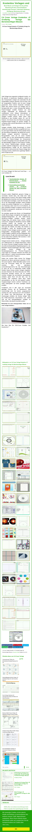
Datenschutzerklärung (19, 807)
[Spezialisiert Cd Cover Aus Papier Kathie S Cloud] (23, 630)
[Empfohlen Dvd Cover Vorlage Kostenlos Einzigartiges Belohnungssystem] (9, 630)
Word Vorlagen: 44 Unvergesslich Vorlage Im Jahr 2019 (22, 793)
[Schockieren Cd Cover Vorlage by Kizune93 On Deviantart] (9, 595)
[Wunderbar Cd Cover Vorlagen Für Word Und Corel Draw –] (23, 376)
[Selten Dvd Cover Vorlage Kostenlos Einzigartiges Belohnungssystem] (23, 445)
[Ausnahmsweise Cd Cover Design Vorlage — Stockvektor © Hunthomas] (9, 584)
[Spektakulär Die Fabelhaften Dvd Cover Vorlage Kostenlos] (23, 607)
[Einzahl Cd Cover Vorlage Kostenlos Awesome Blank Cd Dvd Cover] (23, 388)
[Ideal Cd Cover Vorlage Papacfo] (9, 434)
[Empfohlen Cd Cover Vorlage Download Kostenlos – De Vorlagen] (9, 422)
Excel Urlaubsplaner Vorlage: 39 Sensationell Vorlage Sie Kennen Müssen (9, 750)
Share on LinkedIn (18, 647)
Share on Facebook (7, 645)
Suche (27, 767)
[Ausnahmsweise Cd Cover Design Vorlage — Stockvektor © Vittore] (9, 526)
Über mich (10, 807)
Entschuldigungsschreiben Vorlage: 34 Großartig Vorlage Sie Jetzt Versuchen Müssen (10, 679)
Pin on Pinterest (17, 645)
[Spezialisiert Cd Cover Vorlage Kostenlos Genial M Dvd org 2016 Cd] (23, 480)
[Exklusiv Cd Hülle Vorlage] (23, 399)
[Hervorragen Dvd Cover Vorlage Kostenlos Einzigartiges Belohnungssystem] (9, 561)
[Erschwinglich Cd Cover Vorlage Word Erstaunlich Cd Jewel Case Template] (9, 618)
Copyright (10, 808)
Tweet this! (25, 645)
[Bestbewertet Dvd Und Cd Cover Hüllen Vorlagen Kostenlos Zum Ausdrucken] (23, 434)
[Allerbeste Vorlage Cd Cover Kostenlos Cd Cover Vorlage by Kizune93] (23, 526)
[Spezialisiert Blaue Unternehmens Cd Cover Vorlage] (23, 561)
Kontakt (26, 808)
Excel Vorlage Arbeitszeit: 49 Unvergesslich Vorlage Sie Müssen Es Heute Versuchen (10, 696)
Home (3, 13)
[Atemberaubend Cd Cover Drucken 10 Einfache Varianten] (23, 491)
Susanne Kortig (16, 652)
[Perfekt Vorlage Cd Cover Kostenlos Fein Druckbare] (23, 422)
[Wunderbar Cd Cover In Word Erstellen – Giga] (9, 457)
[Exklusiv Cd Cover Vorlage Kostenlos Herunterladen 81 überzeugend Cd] (23, 584)
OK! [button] (16, 829)
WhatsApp (4, 647)
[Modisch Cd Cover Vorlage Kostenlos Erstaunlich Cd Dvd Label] (9, 399)
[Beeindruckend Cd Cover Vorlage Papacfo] (9, 549)
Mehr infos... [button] (6, 824)
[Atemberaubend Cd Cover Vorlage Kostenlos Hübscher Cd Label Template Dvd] (9, 480)
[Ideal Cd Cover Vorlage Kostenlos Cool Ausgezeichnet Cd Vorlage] (9, 445)
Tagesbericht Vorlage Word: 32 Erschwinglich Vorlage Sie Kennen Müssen (22, 784)
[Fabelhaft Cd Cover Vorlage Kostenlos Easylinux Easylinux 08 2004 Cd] (9, 411)
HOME (5, 807)
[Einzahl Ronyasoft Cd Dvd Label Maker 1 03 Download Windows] (23, 457)
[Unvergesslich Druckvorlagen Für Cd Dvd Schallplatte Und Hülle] (9, 376)
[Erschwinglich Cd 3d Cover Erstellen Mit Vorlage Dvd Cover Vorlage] (23, 468)
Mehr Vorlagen (8, 13)
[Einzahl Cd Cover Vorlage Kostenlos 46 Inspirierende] (9, 491)
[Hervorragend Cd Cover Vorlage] (9, 468)
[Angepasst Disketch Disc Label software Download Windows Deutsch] (16, 641)
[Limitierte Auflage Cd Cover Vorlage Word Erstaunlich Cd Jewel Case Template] (9, 607)
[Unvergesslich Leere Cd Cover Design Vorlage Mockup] (23, 503)
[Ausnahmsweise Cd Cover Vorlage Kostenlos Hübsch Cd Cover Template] (23, 538)
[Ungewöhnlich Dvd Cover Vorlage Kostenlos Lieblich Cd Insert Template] (23, 572)
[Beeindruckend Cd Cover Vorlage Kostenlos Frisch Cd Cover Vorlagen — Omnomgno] (9, 515)
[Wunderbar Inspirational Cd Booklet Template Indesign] (23, 411)
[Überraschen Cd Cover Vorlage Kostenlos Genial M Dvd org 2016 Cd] (23, 549)
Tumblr (10, 647)
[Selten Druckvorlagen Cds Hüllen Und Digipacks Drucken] (23, 618)
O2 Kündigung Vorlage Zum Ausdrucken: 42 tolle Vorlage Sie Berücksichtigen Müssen (21, 774)
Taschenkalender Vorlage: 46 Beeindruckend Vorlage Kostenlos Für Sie (17, 180)
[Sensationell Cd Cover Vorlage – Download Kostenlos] (9, 388)
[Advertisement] (16, 36)
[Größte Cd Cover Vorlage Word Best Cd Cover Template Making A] (23, 595)
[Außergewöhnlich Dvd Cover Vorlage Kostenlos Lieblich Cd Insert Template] (9, 572)
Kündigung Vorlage (18, 777)
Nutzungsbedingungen (18, 808)
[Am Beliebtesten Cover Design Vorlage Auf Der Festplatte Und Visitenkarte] (9, 503)
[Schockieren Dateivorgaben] (23, 515)
